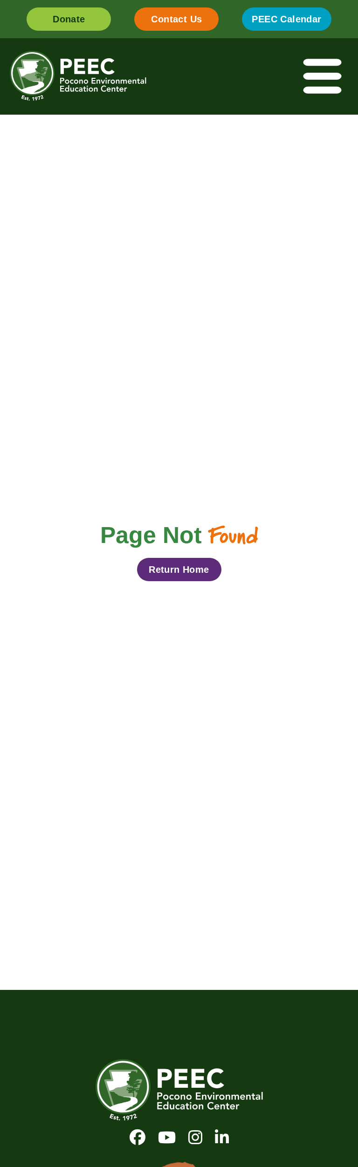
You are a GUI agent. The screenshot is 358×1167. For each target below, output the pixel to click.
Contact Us (176, 19)
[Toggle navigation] (323, 76)
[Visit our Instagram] (195, 1137)
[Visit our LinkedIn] (222, 1137)
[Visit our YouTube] (167, 1137)
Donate (69, 19)
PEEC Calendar (286, 19)
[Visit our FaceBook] (137, 1137)
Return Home (179, 569)
